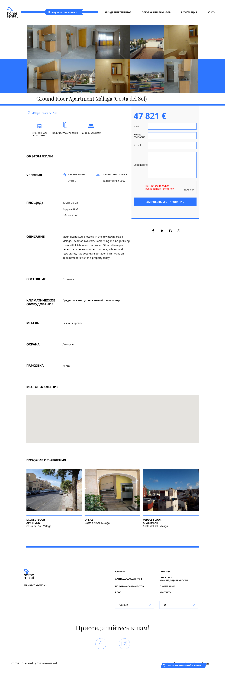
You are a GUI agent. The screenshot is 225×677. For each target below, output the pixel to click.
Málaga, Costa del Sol (44, 113)
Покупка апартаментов (156, 12)
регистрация (189, 12)
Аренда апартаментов (118, 12)
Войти (211, 12)
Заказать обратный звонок (184, 665)
